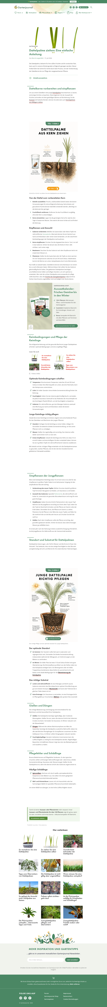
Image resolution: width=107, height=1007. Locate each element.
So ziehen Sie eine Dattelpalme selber (48, 850)
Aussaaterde (47, 234)
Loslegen (73, 1)
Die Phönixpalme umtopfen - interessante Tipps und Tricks (28, 922)
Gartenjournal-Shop (51, 996)
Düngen (35, 726)
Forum (19, 13)
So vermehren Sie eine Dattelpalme (46, 358)
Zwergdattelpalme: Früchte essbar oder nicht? (71, 922)
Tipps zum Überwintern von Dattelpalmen (71, 367)
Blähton (56, 697)
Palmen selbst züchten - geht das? (50, 897)
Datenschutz (67, 996)
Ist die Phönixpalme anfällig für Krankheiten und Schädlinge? (72, 898)
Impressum (67, 993)
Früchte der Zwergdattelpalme (55, 277)
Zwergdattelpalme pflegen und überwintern (48, 922)
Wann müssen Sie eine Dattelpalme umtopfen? (72, 875)
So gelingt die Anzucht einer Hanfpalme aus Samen (28, 898)
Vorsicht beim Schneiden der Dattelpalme (46, 367)
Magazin (60, 13)
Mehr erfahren (75, 984)
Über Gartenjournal (84, 13)
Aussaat (32, 100)
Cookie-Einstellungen (70, 999)
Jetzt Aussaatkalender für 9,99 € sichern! (65, 326)
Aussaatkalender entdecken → (38, 818)
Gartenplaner (33, 13)
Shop (71, 13)
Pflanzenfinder (46, 13)
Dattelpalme (56, 93)
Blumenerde (53, 689)
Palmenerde (58, 494)
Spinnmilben (37, 773)
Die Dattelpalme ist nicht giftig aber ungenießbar (50, 875)
